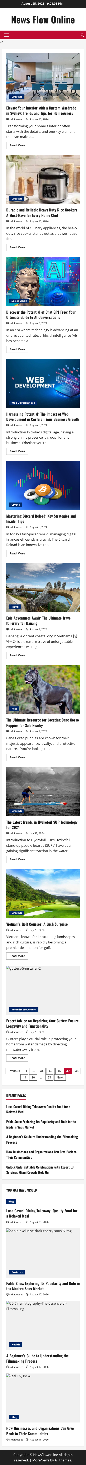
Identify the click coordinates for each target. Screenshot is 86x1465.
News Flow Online (43, 19)
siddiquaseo (16, 119)
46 (59, 1071)
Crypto (15, 504)
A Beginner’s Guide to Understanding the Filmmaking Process (37, 1358)
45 (50, 1071)
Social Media (19, 301)
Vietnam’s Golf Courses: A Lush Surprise (43, 893)
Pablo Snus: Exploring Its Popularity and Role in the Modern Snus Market (43, 1286)
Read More (19, 146)
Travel (15, 606)
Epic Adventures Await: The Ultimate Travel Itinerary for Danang (43, 587)
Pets (14, 708)
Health (15, 1344)
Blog (11, 1201)
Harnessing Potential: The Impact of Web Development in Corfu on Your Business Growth (43, 383)
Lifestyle (16, 96)
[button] (6, 35)
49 (24, 1077)
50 (33, 1077)
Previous (14, 1071)
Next (60, 1077)
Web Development (23, 403)
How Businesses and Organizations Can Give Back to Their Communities (40, 1430)
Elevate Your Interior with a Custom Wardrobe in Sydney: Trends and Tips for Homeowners (43, 77)
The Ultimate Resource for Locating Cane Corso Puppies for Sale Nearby (43, 689)
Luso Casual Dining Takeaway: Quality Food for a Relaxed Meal (41, 1213)
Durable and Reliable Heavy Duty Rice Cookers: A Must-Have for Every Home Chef (43, 179)
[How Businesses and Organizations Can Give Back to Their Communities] (43, 1398)
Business (17, 1272)
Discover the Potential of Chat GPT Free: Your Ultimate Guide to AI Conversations (43, 281)
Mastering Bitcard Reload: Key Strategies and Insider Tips (43, 485)
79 (49, 1077)
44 (41, 1071)
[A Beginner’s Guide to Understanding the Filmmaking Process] (43, 1325)
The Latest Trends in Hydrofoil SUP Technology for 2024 (43, 791)
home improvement (23, 1009)
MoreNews (40, 1460)
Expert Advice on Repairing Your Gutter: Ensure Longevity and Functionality (43, 990)
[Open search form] (82, 35)
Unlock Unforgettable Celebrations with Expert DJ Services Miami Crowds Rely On (40, 1170)
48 (76, 1071)
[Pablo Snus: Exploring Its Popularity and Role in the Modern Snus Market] (43, 1253)
